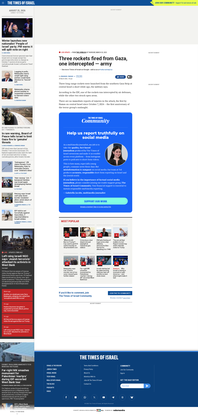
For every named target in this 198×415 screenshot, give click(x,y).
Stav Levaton (27, 385)
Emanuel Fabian (67, 76)
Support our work (95, 201)
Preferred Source (105, 70)
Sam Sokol (6, 53)
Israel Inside (51, 373)
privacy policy (88, 369)
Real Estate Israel (54, 380)
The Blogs (50, 384)
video (49, 391)
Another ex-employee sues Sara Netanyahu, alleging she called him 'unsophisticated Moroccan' (17, 296)
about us (87, 373)
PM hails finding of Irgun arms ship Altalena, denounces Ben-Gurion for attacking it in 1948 (104, 244)
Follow (79, 76)
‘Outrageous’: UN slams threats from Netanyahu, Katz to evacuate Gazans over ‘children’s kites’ (23, 166)
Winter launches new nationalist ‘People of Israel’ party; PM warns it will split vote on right (17, 45)
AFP (17, 173)
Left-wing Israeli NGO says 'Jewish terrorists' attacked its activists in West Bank (17, 332)
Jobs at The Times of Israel (93, 380)
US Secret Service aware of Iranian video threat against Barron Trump (17, 320)
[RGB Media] (100, 410)
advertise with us (89, 377)
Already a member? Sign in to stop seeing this (95, 207)
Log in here (126, 298)
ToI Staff (24, 173)
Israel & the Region (54, 366)
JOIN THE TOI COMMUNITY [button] (120, 293)
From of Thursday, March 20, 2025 (89, 52)
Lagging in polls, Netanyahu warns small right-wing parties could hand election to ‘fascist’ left (22, 77)
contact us (87, 384)
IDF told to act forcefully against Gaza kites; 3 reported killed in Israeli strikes (22, 215)
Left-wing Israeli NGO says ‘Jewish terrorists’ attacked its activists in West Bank (16, 261)
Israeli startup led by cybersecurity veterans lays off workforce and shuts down (103, 272)
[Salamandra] (119, 410)
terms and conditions (91, 366)
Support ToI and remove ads (186, 3)
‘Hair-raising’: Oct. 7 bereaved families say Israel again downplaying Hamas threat (23, 182)
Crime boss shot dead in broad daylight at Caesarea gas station (86, 243)
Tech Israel (51, 377)
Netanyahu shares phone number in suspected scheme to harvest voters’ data (22, 93)
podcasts (50, 388)
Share (122, 77)
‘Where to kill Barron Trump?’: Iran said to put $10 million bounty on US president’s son (71, 243)
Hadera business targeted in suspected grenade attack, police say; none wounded (16, 309)
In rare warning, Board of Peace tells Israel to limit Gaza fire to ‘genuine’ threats (17, 138)
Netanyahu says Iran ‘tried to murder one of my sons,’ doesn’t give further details (70, 272)
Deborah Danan (21, 100)
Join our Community (164, 3)
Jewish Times (52, 369)
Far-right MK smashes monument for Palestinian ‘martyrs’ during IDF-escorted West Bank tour (87, 274)
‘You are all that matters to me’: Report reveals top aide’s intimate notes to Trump (120, 243)
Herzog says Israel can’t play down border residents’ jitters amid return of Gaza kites (23, 198)
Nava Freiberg (7, 145)
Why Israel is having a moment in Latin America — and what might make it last (120, 273)
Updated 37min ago (16, 252)
